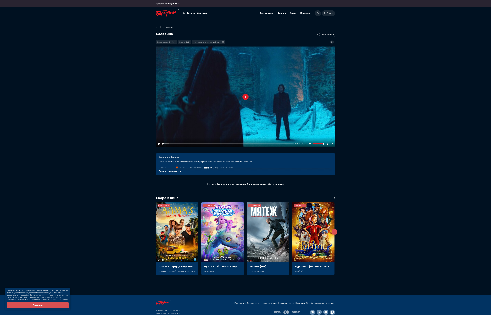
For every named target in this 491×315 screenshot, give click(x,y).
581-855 (179, 314)
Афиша (282, 13)
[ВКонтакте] (312, 312)
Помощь (305, 13)
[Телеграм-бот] (325, 312)
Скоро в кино (253, 303)
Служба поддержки (315, 303)
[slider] (228, 144)
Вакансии (330, 303)
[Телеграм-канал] (319, 312)
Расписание (267, 13)
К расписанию (166, 27)
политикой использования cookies (53, 300)
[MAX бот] (332, 312)
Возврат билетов (197, 13)
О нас (293, 13)
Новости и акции (269, 303)
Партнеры (300, 303)
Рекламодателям (286, 303)
